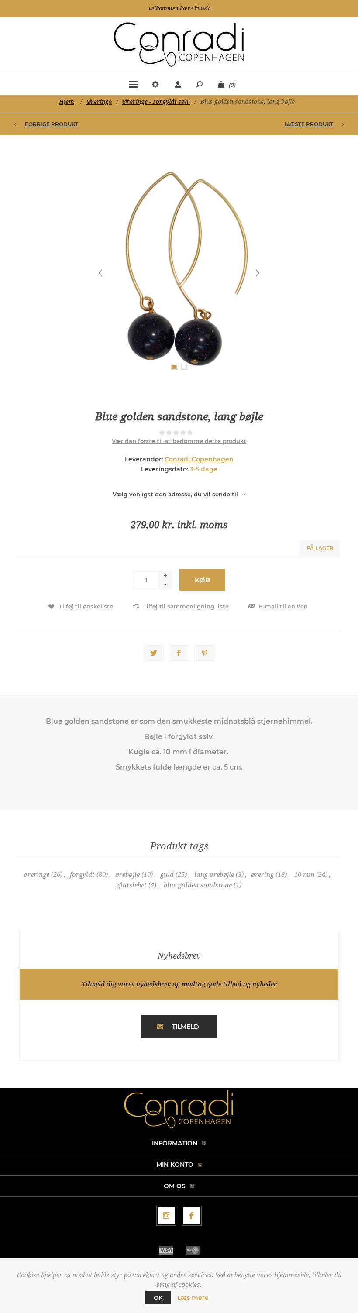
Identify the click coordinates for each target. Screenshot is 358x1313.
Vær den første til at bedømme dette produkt (179, 440)
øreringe (36, 875)
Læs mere (193, 1298)
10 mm (304, 875)
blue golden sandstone (198, 885)
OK (158, 1297)
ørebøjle (127, 875)
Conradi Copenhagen (199, 459)
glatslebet (132, 885)
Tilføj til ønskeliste (86, 606)
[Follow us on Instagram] (166, 1215)
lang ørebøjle (214, 875)
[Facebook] (191, 1215)
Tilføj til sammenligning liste (186, 606)
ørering (262, 875)
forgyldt (82, 875)
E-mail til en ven (283, 606)
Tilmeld (185, 1027)
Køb (202, 580)
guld (167, 875)
